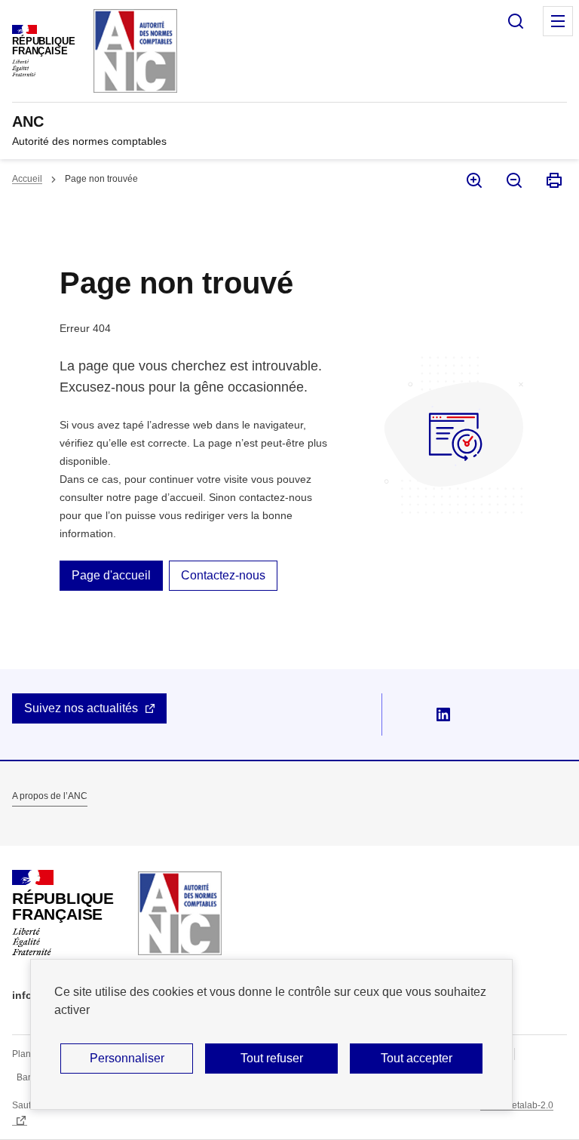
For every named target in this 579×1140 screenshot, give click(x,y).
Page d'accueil (111, 575)
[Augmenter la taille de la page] (473, 180)
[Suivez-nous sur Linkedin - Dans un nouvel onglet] (443, 714)
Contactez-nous (223, 575)
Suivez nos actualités (81, 708)
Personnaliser (127, 1058)
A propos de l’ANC (49, 796)
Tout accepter (416, 1058)
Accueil (27, 179)
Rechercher (516, 21)
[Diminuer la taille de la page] (513, 180)
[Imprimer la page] (553, 180)
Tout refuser (271, 1058)
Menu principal (558, 21)
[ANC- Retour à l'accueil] (180, 913)
